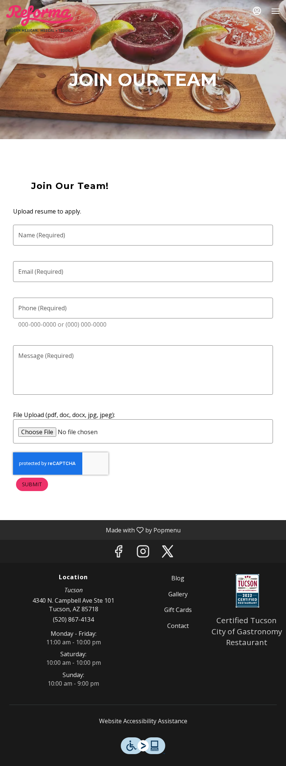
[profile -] (256, 10)
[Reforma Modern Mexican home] (39, 18)
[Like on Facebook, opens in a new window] (118, 553)
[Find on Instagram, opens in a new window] (143, 553)
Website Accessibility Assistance (143, 721)
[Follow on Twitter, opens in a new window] (167, 553)
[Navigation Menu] (275, 11)
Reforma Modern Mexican (247, 591)
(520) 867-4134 (73, 619)
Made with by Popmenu (93, 530)
